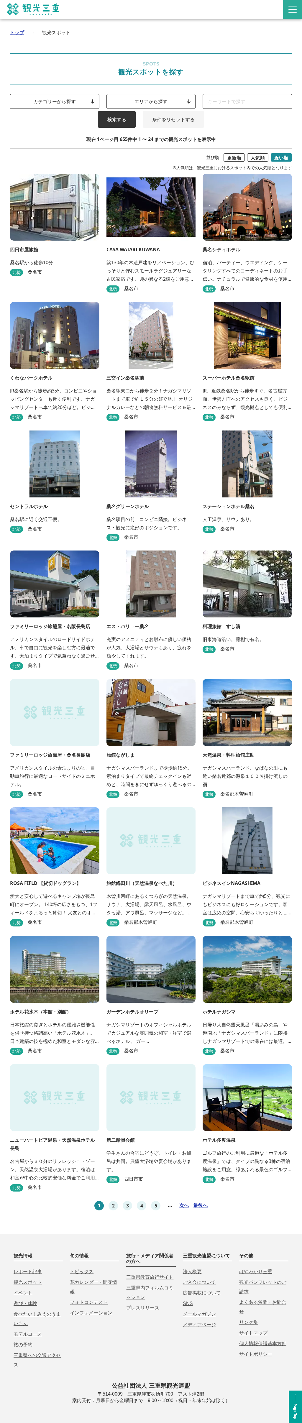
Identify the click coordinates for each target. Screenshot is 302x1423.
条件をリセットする (173, 119)
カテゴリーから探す (54, 101)
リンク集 (248, 1322)
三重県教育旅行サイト (149, 1277)
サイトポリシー (255, 1354)
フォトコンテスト (89, 1302)
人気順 (258, 158)
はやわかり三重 (255, 1271)
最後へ (200, 1205)
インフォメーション (91, 1312)
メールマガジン (199, 1314)
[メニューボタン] (292, 9)
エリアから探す (151, 101)
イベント (23, 1292)
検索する (116, 119)
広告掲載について (202, 1292)
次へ (184, 1205)
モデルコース (28, 1334)
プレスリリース (142, 1307)
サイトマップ (253, 1332)
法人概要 (192, 1271)
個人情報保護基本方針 (262, 1343)
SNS (188, 1303)
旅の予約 (23, 1344)
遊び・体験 (25, 1303)
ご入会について (199, 1282)
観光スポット (28, 1282)
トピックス (81, 1271)
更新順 (234, 158)
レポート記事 (28, 1271)
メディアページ (199, 1324)
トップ (17, 32)
